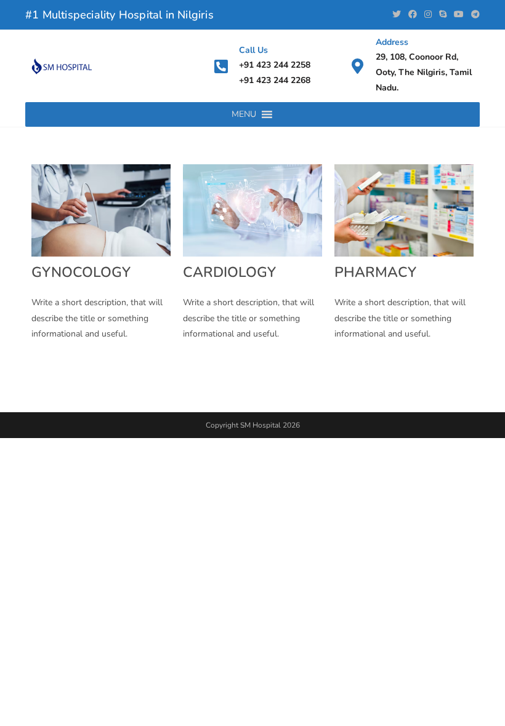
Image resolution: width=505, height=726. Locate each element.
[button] (244, 114)
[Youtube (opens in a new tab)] (458, 15)
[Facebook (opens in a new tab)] (413, 15)
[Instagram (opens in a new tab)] (428, 15)
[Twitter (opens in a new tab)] (397, 15)
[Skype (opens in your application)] (442, 15)
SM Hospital (260, 425)
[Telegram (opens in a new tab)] (473, 15)
